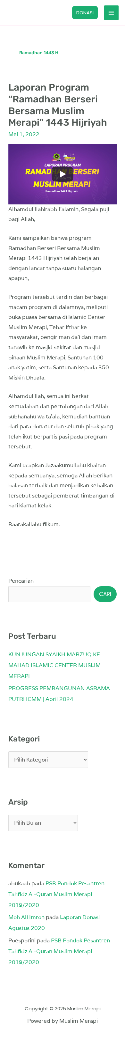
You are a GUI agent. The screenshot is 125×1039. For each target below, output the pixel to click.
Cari (105, 594)
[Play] (62, 174)
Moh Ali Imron (26, 917)
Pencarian (21, 580)
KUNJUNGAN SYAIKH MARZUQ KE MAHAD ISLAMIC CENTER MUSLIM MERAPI (54, 665)
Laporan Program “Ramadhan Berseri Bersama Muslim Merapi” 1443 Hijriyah (57, 105)
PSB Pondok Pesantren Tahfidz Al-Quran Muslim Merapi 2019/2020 (56, 894)
